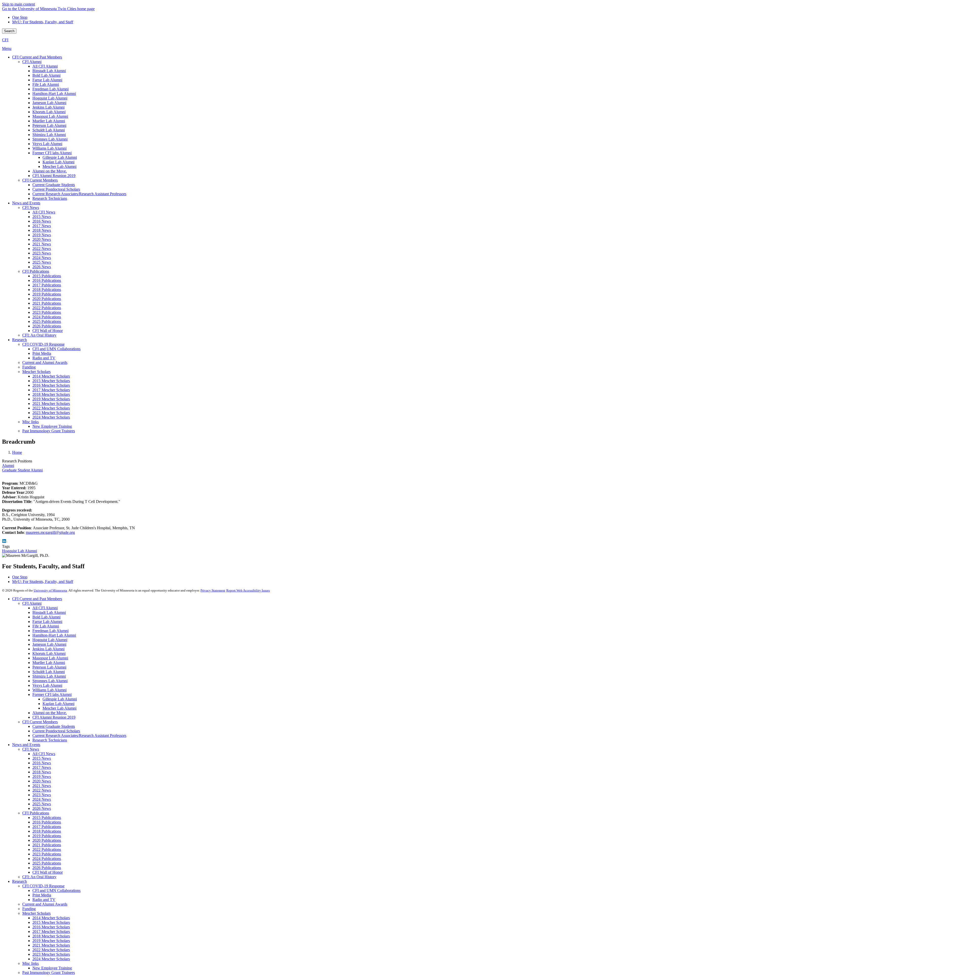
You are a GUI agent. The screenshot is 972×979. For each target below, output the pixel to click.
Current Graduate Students (53, 726)
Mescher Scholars (36, 913)
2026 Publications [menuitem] (46, 326)
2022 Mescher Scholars (51, 950)
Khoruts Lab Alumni (49, 653)
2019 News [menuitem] (41, 235)
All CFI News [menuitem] (43, 212)
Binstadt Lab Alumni (49, 612)
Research (19, 881)
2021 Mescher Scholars (51, 945)
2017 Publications (46, 827)
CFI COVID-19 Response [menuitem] (43, 344)
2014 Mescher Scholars (51, 918)
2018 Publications (46, 831)
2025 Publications (46, 863)
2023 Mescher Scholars (51, 954)
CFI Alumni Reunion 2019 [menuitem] (53, 175)
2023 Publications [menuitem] (46, 312)
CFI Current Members (40, 722)
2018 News (41, 772)
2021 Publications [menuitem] (46, 303)
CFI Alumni (32, 603)
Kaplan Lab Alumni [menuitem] (58, 162)
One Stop (19, 17)
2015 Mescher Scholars (51, 922)
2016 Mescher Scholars (51, 927)
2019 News (41, 776)
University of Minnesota (50, 590)
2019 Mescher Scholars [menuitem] (51, 399)
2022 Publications (46, 849)
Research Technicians (49, 740)
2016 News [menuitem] (41, 221)
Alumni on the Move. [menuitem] (49, 171)
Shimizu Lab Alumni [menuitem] (49, 134)
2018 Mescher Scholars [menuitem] (51, 394)
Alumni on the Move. (49, 713)
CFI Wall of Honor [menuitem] (47, 330)
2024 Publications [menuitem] (46, 317)
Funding (29, 909)
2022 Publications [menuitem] (46, 308)
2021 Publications (46, 845)
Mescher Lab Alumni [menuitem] (59, 166)
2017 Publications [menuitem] (46, 285)
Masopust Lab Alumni (50, 658)
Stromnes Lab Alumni (50, 681)
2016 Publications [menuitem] (46, 280)
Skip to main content (18, 4)
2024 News (41, 799)
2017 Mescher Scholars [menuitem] (51, 390)
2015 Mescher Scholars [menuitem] (51, 381)
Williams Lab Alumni (49, 690)
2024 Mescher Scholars (51, 959)
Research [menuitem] (19, 340)
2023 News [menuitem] (41, 253)
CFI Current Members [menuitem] (40, 180)
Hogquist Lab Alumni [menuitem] (49, 98)
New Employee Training (52, 968)
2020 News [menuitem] (41, 239)
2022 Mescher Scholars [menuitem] (51, 408)
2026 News (41, 808)
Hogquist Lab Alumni (19, 551)
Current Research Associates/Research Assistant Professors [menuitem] (79, 194)
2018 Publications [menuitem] (46, 289)
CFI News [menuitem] (30, 207)
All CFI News (43, 754)
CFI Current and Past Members (37, 599)
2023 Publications (46, 854)
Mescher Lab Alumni (59, 708)
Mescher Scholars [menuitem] (36, 371)
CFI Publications (35, 813)
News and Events (26, 744)
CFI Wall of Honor (47, 872)
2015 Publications (46, 817)
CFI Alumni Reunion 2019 (53, 717)
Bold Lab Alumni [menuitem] (46, 75)
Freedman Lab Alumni (50, 631)
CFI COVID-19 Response (43, 886)
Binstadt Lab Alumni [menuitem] (49, 71)
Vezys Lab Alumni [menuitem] (47, 144)
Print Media (41, 895)
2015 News (41, 758)
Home (17, 452)
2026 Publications (46, 868)
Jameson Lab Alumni (49, 644)
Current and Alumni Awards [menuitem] (44, 362)
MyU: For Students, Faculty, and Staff (42, 22)
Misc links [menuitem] (30, 422)
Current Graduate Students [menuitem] (53, 185)
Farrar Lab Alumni (47, 621)
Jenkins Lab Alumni (48, 649)
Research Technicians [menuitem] (49, 198)
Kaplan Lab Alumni (58, 703)
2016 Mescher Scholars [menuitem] (51, 385)
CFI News (30, 749)
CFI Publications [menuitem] (35, 271)
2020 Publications (46, 840)
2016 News (41, 763)
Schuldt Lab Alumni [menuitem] (48, 130)
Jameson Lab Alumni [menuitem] (49, 103)
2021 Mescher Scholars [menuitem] (51, 403)
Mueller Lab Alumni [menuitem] (48, 121)
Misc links (30, 963)
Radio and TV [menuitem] (43, 358)
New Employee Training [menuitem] (52, 426)
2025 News (41, 804)
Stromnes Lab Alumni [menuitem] (50, 139)
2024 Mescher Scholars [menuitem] (51, 417)
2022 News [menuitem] (41, 248)
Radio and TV (43, 899)
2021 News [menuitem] (41, 244)
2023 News (41, 795)
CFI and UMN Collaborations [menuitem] (56, 349)
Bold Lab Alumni (46, 617)
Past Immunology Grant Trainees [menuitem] (48, 431)
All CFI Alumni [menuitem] (45, 66)
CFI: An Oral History (39, 877)
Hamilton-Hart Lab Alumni (54, 635)
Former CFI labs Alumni (52, 694)
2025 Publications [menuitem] (46, 321)
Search (9, 31)
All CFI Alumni (45, 608)
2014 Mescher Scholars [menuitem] (51, 376)
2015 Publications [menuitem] (46, 276)
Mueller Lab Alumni (48, 662)
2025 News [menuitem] (41, 262)
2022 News (41, 790)
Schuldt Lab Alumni (48, 672)
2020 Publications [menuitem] (46, 299)
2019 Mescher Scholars (51, 940)
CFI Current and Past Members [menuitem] (37, 57)
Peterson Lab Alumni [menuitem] (49, 125)
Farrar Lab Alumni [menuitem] (47, 80)
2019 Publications (46, 836)
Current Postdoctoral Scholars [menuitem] (56, 189)
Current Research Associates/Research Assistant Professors (79, 735)
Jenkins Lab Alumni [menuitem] (48, 107)
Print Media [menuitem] (41, 353)
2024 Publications (46, 858)
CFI (5, 40)
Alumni (8, 465)
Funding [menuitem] (29, 367)
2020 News (41, 781)
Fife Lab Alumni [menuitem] (45, 84)
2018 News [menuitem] (41, 230)
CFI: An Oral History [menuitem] (39, 335)
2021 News (41, 786)
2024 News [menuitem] (41, 258)
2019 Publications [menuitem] (46, 294)
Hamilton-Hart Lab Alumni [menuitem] (54, 93)
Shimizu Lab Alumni (49, 676)
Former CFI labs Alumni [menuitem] (52, 153)
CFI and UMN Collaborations (56, 890)
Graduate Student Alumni (22, 470)
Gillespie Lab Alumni (60, 699)
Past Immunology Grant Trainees (48, 972)
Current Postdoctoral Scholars (56, 731)
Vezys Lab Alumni (47, 685)
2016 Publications (46, 822)
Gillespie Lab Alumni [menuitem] (60, 157)
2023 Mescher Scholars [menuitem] (51, 412)
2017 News (41, 767)
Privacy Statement (212, 590)
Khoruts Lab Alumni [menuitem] (49, 112)
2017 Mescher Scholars (51, 931)
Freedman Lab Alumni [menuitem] (50, 89)
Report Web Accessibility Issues (248, 590)
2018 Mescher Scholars (51, 936)
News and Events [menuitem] (26, 203)
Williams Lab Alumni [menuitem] (49, 148)
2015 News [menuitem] (41, 216)
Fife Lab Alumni (45, 626)
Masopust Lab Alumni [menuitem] (50, 116)
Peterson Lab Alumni (49, 667)
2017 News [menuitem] (41, 226)
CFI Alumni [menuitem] (32, 62)
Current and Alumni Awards (44, 904)
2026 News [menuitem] (41, 267)
